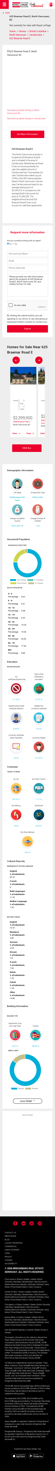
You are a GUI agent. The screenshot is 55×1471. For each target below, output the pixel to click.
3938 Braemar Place (21, 422)
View (28, 433)
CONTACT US (10, 1233)
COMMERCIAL (11, 1246)
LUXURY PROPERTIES (13, 1243)
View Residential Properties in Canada (19, 1330)
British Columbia (43, 1305)
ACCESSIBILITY (11, 1263)
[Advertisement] (28, 1163)
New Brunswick (40, 1282)
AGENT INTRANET (12, 1250)
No (10, 244)
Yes (15, 244)
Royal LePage (28, 5)
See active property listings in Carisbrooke (26, 118)
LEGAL (7, 1253)
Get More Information (27, 134)
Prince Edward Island (19, 1287)
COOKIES (8, 1260)
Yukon (30, 1287)
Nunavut (37, 1287)
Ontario (19, 1279)
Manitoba (17, 1282)
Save (14, 433)
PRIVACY (8, 1257)
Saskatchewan (27, 1282)
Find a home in (10, 1279)
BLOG (7, 1239)
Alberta (33, 1279)
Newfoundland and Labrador (16, 1284)
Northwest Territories (36, 1284)
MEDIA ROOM (10, 1236)
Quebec (26, 1279)
